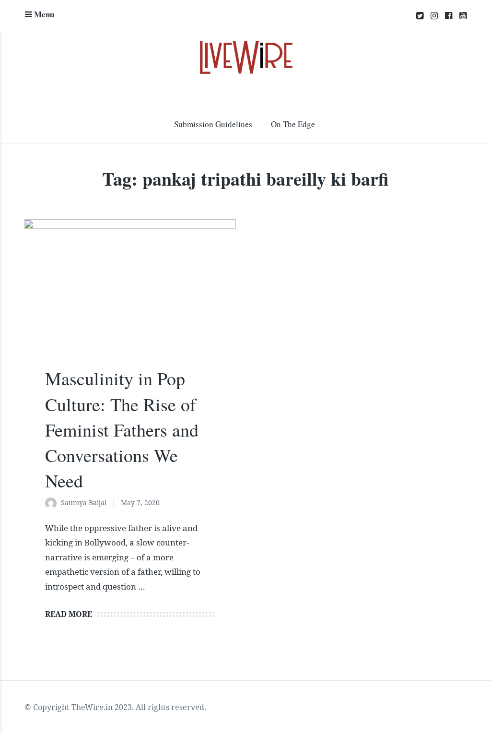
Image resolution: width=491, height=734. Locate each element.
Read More (68, 614)
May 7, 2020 (140, 502)
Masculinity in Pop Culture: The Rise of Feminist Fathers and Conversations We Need (122, 429)
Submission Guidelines (213, 124)
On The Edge (293, 124)
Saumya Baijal (83, 502)
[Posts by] (53, 503)
